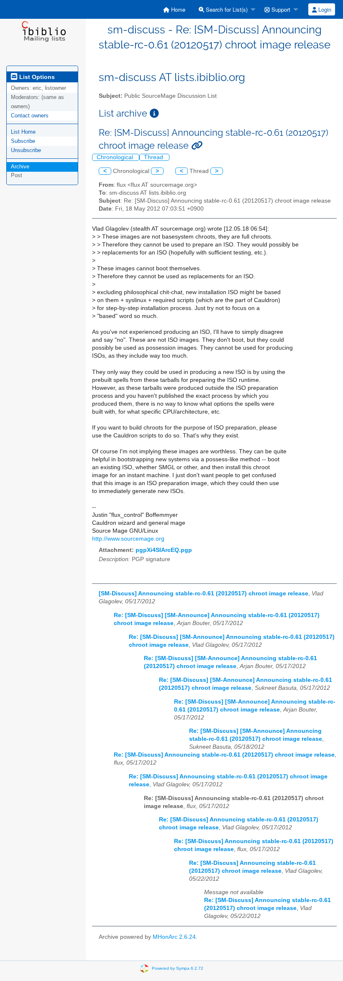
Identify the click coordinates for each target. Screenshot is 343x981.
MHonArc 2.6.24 (174, 937)
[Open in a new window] (154, 113)
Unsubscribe (26, 150)
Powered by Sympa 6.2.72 (177, 968)
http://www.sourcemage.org (128, 539)
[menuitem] (174, 9)
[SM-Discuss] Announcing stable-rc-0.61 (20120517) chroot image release (203, 593)
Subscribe (23, 141)
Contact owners (30, 115)
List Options (36, 77)
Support (280, 9)
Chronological (116, 157)
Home (177, 9)
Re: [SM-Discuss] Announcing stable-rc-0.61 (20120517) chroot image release (224, 755)
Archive (20, 166)
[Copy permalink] (196, 145)
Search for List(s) (226, 9)
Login (324, 9)
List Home (23, 132)
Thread (154, 157)
